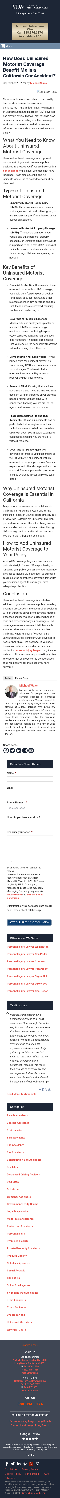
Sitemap (10, 1478)
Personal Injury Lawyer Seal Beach (27, 991)
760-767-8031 (31, 1387)
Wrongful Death (16, 1329)
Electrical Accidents (19, 1196)
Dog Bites (13, 1181)
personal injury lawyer (28, 650)
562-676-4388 (31, 1369)
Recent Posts (21, 678)
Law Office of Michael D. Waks (30, 6)
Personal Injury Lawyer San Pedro (27, 954)
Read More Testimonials (21, 1094)
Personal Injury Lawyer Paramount (27, 968)
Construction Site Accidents (24, 1159)
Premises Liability (17, 1241)
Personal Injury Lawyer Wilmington (27, 946)
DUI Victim (13, 1189)
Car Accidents (15, 1152)
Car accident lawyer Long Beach (30, 1425)
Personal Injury (16, 1233)
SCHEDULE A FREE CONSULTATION (30, 1415)
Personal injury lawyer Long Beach (30, 1421)
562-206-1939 (31, 1366)
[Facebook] (6, 750)
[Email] (31, 750)
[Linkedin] (18, 750)
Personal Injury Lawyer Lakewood (27, 983)
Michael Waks (28, 685)
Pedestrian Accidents (20, 1226)
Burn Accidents (16, 1137)
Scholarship (32, 1473)
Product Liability (17, 1255)
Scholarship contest (19, 1263)
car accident (10, 170)
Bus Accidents (15, 1145)
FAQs (46, 1473)
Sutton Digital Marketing (33, 1493)
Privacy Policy (14, 894)
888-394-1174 (30, 1404)
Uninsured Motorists (19, 1322)
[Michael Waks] (11, 697)
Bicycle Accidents (17, 1115)
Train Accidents (16, 1300)
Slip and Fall (14, 1277)
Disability (12, 1167)
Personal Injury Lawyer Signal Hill (27, 976)
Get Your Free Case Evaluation (29, 922)
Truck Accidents (17, 1307)
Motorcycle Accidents (20, 1218)
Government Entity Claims (22, 1204)
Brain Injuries (15, 1130)
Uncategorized (16, 1314)
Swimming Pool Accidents (22, 1292)
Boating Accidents (18, 1122)
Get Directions (30, 1373)
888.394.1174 (33, 32)
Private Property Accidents (23, 1248)
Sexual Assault (16, 1270)
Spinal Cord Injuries (18, 1285)
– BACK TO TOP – (30, 1345)
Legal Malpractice (17, 1211)
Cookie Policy (13, 1473)
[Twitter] (12, 750)
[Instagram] (25, 750)
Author (8, 678)
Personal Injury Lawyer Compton (26, 961)
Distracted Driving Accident (23, 1174)
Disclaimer (11, 1469)
